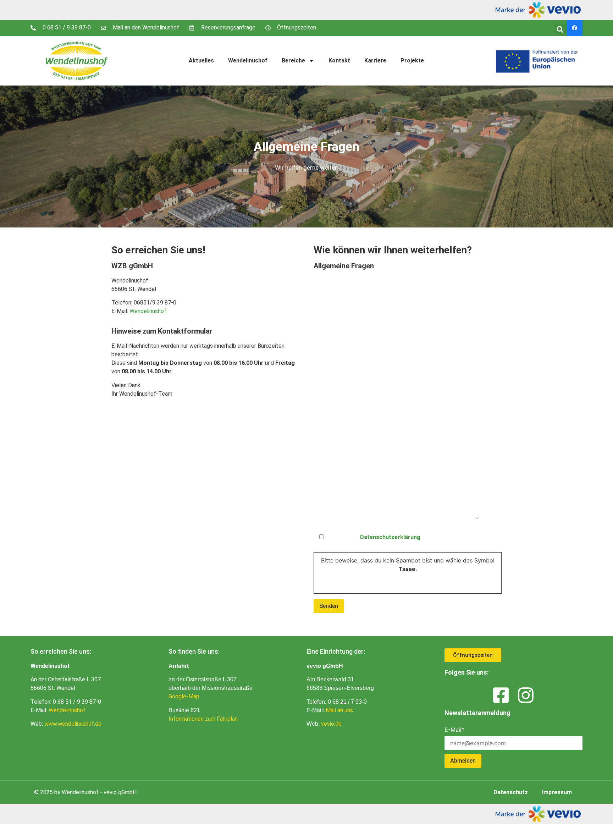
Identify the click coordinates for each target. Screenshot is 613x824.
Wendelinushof (247, 60)
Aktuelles (201, 60)
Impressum (557, 792)
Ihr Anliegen (329, 340)
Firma (321, 311)
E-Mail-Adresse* (336, 397)
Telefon (323, 369)
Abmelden (463, 760)
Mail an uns (339, 710)
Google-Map (184, 696)
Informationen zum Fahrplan (203, 718)
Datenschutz (399, 534)
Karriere (375, 60)
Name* (323, 283)
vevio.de (331, 723)
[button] (560, 29)
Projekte (412, 60)
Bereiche (293, 60)
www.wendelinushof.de (72, 723)
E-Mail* (454, 729)
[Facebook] (574, 28)
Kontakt (339, 60)
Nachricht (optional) (341, 426)
